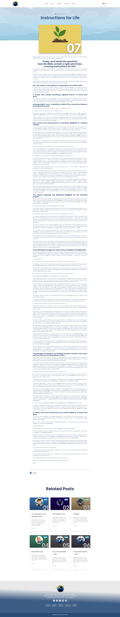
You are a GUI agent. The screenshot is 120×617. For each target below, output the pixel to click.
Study (73, 3)
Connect (66, 3)
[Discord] (66, 601)
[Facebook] (57, 601)
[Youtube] (63, 601)
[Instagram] (60, 601)
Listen (46, 3)
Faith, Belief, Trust (37, 552)
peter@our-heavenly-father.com (41, 455)
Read (52, 3)
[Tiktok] (54, 601)
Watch (59, 3)
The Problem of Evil (58, 514)
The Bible (76, 514)
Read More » (34, 528)
